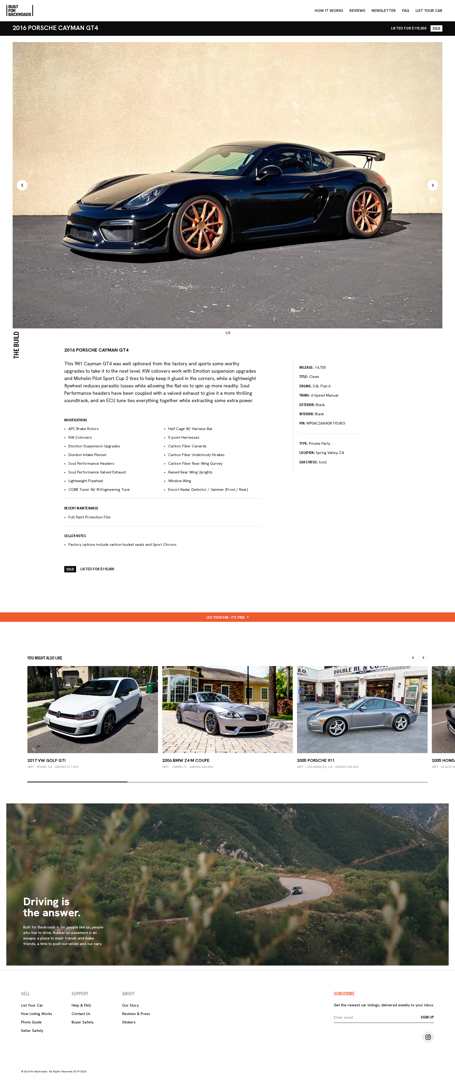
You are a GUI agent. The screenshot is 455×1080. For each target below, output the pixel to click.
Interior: (306, 413)
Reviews (357, 10)
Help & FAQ (81, 1005)
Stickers (129, 1022)
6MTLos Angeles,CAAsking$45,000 (328, 767)
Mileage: (306, 367)
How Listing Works (36, 1013)
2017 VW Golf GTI (46, 760)
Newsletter (384, 10)
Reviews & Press (136, 1013)
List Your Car (32, 1005)
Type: (303, 443)
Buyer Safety (82, 1022)
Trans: (304, 395)
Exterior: (307, 404)
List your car (429, 10)
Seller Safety (32, 1030)
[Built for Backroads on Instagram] (428, 1037)
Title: (303, 376)
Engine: (305, 385)
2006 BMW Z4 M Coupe (185, 760)
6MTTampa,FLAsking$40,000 (187, 767)
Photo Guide (31, 1022)
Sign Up (427, 1017)
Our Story (130, 1005)
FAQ (405, 10)
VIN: (302, 423)
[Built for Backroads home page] (19, 10)
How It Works (329, 10)
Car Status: (308, 461)
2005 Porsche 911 (316, 760)
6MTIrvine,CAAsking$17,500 (52, 767)
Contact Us (81, 1013)
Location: (307, 452)
